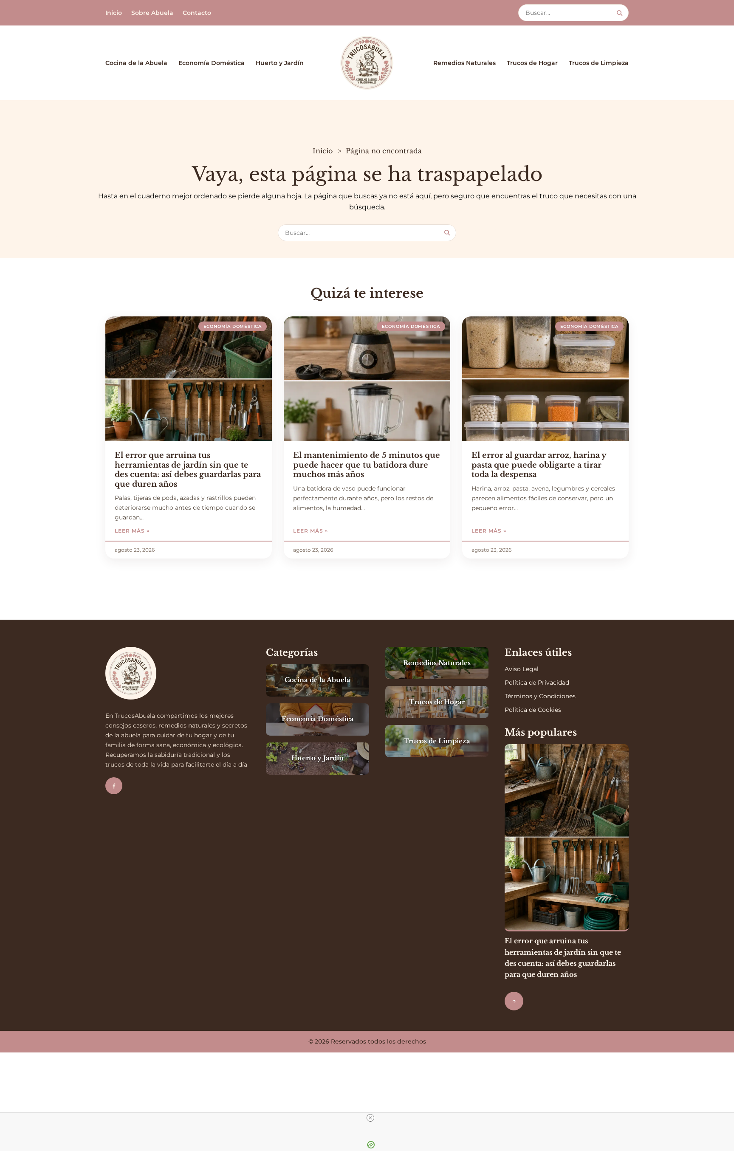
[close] (370, 1118)
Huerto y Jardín (280, 63)
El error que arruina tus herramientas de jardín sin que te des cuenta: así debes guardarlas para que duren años (188, 470)
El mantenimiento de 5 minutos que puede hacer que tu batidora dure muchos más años (366, 465)
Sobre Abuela (152, 13)
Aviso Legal (522, 669)
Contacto (197, 13)
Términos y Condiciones (540, 696)
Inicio (113, 13)
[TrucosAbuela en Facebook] (113, 785)
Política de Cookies (533, 710)
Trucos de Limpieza (599, 63)
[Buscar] (619, 13)
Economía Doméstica (211, 63)
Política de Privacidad (537, 682)
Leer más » (156, 531)
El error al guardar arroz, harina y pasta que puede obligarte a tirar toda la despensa (538, 465)
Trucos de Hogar (532, 63)
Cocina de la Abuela (136, 63)
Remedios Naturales (464, 63)
